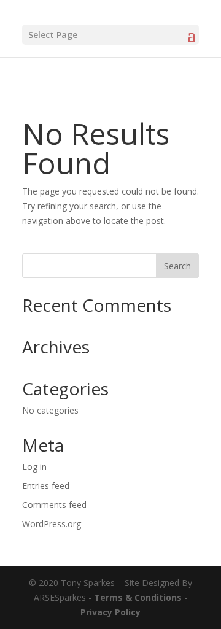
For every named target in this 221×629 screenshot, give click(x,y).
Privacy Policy (110, 612)
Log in (34, 467)
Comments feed (54, 505)
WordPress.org (51, 524)
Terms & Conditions (138, 597)
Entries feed (45, 486)
